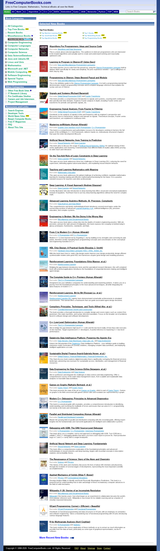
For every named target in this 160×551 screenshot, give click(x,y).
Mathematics (14, 65)
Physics (71, 462)
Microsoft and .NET (18, 68)
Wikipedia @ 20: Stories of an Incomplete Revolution (75, 490)
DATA (56, 12)
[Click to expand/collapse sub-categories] (6, 42)
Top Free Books (16, 29)
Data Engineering (104, 341)
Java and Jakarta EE (18, 59)
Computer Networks (18, 49)
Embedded (66, 12)
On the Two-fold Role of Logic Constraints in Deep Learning (78, 156)
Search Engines (15, 110)
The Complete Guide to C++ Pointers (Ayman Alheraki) (76, 277)
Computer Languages (19, 45)
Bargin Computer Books (19, 119)
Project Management (18, 102)
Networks (92, 12)
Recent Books (15, 32)
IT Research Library (17, 93)
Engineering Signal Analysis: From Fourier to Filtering (76, 109)
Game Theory (63, 388)
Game (76, 12)
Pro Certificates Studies (19, 96)
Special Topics (15, 78)
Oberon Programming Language (108, 68)
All (13, 12)
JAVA (83, 12)
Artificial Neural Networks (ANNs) (92, 146)
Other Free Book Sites (19, 90)
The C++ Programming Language (70, 280)
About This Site (15, 127)
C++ (45, 12)
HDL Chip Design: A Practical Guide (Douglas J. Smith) (76, 248)
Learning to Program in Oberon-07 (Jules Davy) (72, 62)
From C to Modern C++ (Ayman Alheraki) (69, 232)
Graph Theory (77, 388)
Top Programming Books (93, 38)
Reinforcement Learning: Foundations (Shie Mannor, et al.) (78, 261)
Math (19, 12)
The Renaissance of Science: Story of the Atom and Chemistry (80, 459)
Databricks (76, 343)
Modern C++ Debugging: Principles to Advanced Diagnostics (79, 398)
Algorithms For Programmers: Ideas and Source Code (76, 46)
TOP (110, 12)
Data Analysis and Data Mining (69, 204)
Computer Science (17, 52)
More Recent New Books (54, 537)
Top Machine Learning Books (52, 33)
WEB (116, 12)
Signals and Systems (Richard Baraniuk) (69, 93)
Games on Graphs (88, 390)
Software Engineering (19, 75)
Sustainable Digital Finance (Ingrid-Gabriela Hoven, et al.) (77, 353)
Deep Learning (79, 143)
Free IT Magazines (17, 122)
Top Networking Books (92, 35)
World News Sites (16, 116)
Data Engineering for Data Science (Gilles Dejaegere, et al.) (78, 369)
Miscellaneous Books (19, 36)
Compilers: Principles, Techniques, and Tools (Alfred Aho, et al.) (81, 306)
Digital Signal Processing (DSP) (70, 96)
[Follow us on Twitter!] (20, 39)
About (83, 548)
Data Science (80, 372)
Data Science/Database (20, 55)
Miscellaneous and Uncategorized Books (73, 219)
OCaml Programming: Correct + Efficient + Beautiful (75, 506)
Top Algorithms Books (49, 38)
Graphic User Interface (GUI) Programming (74, 127)
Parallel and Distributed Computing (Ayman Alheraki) (75, 414)
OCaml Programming (66, 509)
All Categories (15, 26)
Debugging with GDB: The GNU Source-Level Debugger (76, 428)
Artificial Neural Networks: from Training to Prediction (76, 140)
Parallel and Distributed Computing (71, 417)
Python (102, 12)
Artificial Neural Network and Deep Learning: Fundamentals (78, 443)
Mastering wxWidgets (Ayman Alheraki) (68, 124)
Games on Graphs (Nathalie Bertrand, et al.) (71, 385)
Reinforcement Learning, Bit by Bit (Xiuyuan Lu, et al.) (76, 293)
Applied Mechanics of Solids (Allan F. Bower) (71, 475)
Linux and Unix (16, 62)
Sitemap (91, 548)
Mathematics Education (66, 172)
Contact (107, 548)
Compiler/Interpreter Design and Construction (75, 309)
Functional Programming (87, 509)
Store (99, 548)
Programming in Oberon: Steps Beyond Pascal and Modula (78, 77)
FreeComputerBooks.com (28, 2)
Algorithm (33, 12)
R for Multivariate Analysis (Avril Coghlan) (70, 522)
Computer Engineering (20, 42)
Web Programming (17, 82)
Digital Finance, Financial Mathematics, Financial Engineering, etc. (83, 356)
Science (61, 462)
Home (7, 12)
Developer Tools (16, 113)
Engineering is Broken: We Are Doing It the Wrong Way (76, 216)
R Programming (64, 525)
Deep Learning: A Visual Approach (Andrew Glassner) (75, 185)
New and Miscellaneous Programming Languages (76, 65)
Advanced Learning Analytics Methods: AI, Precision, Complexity (81, 201)
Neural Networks (64, 143)
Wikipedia (53, 496)
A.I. (25, 12)
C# (50, 12)
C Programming (64, 235)
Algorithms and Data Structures (70, 49)
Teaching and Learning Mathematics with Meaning (74, 169)
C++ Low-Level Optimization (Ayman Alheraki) (72, 322)
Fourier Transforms (92, 96)
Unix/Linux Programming (94, 431)
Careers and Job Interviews (21, 99)
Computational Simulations (78, 478)
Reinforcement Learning (67, 264)
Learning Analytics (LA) (84, 208)
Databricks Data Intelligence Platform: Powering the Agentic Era (80, 338)
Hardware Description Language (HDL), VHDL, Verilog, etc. (80, 251)
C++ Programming (98, 127)
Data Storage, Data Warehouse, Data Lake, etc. (76, 341)
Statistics (76, 525)
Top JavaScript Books (49, 35)
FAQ (10, 124)
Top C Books (89, 33)
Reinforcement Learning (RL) (61, 298)
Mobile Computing (17, 72)
